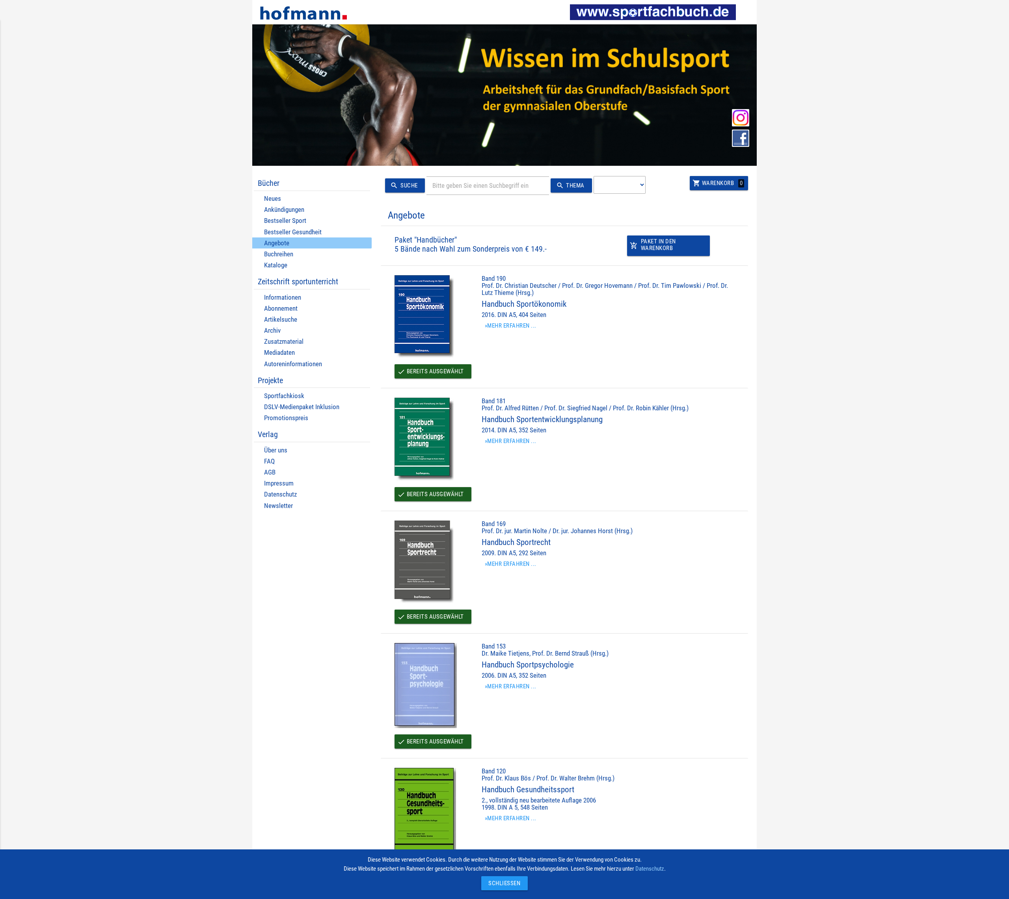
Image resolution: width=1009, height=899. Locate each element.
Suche (403, 185)
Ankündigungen (284, 209)
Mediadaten (279, 352)
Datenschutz (280, 494)
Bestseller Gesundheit (293, 232)
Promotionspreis (286, 418)
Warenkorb (718, 183)
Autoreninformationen (293, 364)
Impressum (279, 483)
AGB (270, 472)
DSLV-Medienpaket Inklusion (301, 407)
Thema (570, 185)
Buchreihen (278, 254)
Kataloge (275, 265)
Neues (272, 198)
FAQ (269, 461)
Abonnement (281, 308)
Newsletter (278, 506)
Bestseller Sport (285, 220)
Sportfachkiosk (284, 396)
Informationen (282, 297)
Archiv (272, 330)
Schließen (502, 883)
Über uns (275, 450)
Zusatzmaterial (283, 341)
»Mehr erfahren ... (510, 325)
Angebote (276, 243)
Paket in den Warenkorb (653, 245)
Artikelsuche (280, 319)
